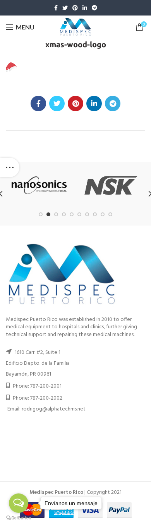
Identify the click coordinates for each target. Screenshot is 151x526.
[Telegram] (94, 8)
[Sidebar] (9, 167)
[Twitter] (65, 8)
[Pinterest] (75, 8)
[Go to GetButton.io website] (18, 518)
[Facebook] (56, 8)
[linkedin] (84, 8)
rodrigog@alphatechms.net (54, 409)
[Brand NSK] (111, 185)
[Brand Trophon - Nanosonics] (39, 185)
